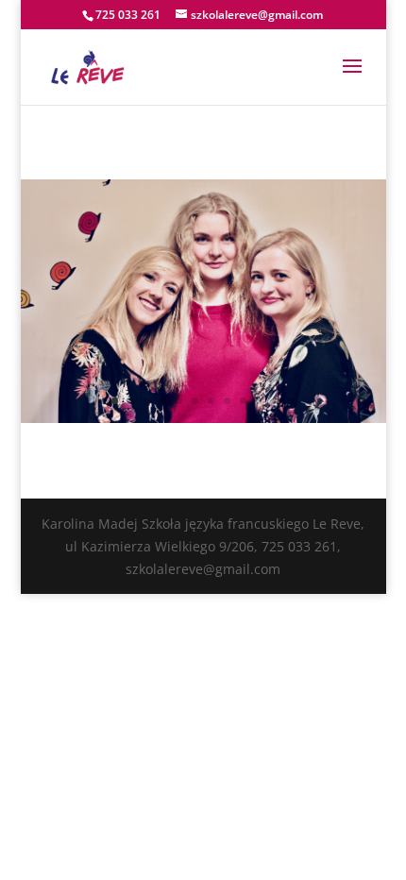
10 (259, 401)
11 (275, 401)
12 (291, 401)
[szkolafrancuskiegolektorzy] (203, 418)
